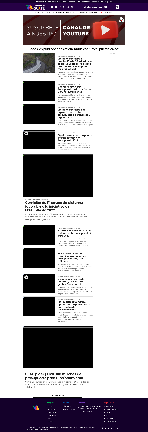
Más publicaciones (58, 395)
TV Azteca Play (108, 12)
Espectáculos (97, 2)
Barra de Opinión (71, 12)
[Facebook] (52, 7)
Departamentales (53, 2)
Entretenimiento (84, 2)
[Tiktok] (60, 7)
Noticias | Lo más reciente (88, 12)
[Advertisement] (111, 65)
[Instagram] (68, 7)
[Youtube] (56, 7)
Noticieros (59, 12)
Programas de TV (47, 12)
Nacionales (40, 2)
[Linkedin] (72, 7)
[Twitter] (105, 428)
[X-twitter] (64, 7)
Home (37, 12)
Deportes (108, 2)
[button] (117, 7)
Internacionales (69, 2)
